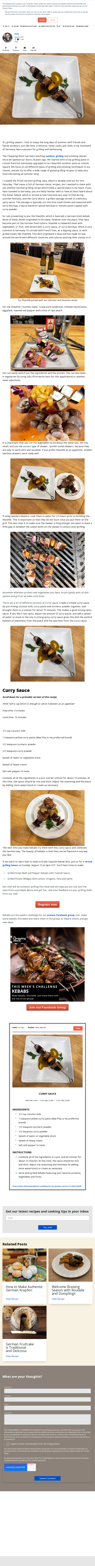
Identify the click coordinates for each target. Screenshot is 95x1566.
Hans (16, 34)
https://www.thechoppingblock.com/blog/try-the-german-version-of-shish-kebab (47, 1186)
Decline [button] (52, 20)
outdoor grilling (55, 156)
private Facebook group (60, 915)
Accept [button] (42, 20)
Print (78, 1028)
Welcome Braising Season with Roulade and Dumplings (68, 1290)
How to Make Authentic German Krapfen (24, 1288)
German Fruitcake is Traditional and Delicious (20, 1347)
